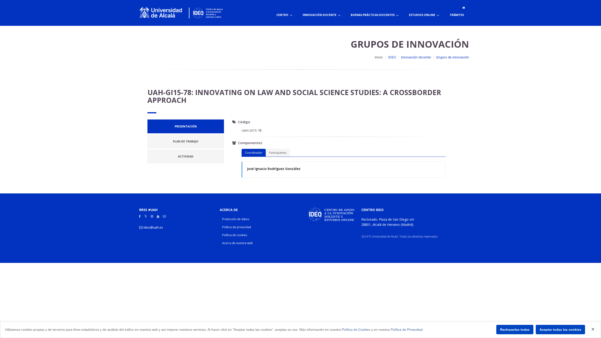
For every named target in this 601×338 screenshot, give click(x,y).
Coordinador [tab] (253, 152)
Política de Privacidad (407, 329)
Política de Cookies (356, 329)
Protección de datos (235, 219)
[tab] (185, 126)
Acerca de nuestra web (237, 243)
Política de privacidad (236, 227)
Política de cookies (234, 235)
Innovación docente (416, 57)
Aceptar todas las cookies (560, 329)
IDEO (392, 57)
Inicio (379, 57)
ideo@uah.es (153, 227)
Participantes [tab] (278, 152)
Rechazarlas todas (515, 329)
